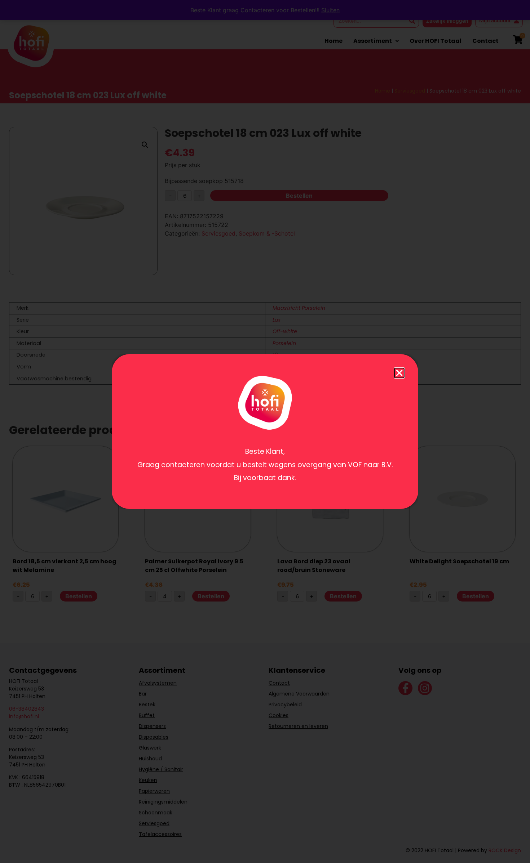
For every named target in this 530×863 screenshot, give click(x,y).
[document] (265, 431)
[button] (399, 372)
